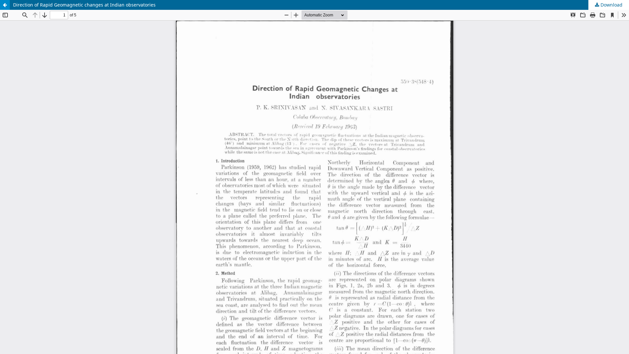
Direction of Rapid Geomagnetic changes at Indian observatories (84, 5)
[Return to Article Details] (5, 5)
